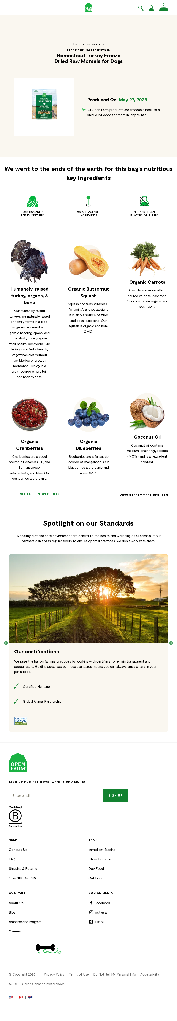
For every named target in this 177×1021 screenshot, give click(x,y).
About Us (16, 903)
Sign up (115, 795)
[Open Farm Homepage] (89, 7)
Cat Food (95, 878)
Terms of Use (79, 974)
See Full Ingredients (40, 494)
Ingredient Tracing (101, 849)
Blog (12, 912)
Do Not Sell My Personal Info (114, 974)
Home (77, 44)
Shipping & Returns (23, 868)
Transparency (95, 44)
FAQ (12, 859)
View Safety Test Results (144, 495)
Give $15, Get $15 (22, 878)
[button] (11, 7)
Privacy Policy (54, 974)
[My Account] (151, 9)
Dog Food (96, 868)
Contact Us (18, 849)
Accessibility (149, 974)
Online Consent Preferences (43, 984)
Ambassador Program (25, 922)
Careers (15, 931)
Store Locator (99, 859)
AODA (13, 984)
